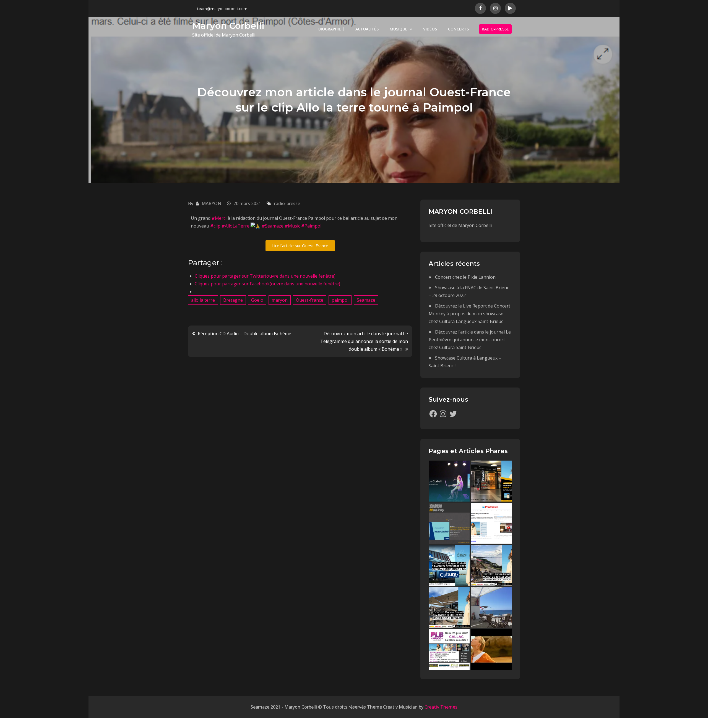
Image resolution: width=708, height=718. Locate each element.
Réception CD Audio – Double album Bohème (244, 333)
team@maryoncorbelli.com (222, 8)
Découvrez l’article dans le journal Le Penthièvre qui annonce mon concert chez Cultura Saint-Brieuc (470, 339)
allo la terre (203, 300)
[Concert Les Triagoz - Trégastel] (491, 649)
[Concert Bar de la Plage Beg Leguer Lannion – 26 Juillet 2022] (491, 565)
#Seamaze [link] (272, 226)
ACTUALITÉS (367, 29)
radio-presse (287, 203)
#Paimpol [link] (311, 226)
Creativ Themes (441, 707)
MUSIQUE (398, 29)
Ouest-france (309, 300)
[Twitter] (453, 413)
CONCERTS (458, 29)
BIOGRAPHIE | (331, 29)
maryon (280, 300)
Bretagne (233, 300)
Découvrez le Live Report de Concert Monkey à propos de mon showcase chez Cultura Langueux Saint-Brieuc (469, 313)
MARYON (211, 203)
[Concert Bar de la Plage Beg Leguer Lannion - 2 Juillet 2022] (491, 607)
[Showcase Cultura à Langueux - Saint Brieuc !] (449, 565)
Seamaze (366, 300)
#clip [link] (215, 226)
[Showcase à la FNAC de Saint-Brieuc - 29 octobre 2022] (491, 481)
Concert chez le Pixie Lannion (465, 277)
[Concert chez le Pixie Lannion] (449, 481)
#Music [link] (292, 226)
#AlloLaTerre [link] (235, 226)
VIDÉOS (430, 29)
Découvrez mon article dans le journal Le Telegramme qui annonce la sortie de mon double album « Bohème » (364, 341)
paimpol (340, 300)
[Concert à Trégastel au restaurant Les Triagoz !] (449, 607)
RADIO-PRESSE (495, 29)
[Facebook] (433, 413)
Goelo (257, 300)
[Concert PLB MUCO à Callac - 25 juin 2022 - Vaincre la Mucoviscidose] (449, 649)
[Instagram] (443, 413)
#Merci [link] (219, 218)
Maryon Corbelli (228, 25)
